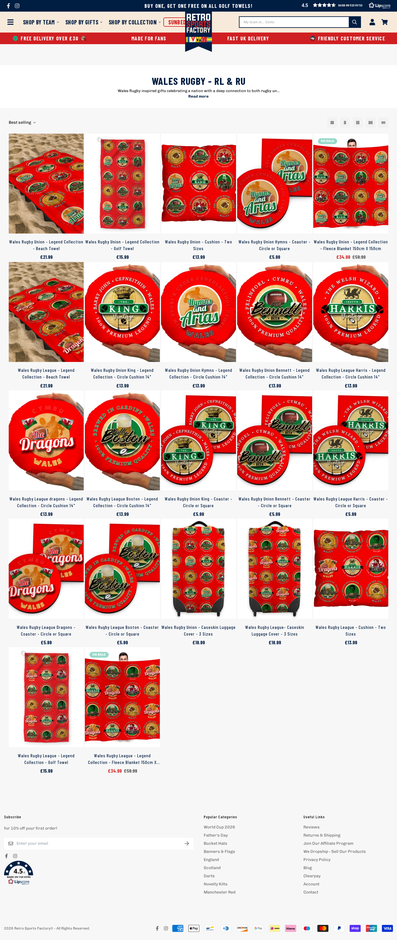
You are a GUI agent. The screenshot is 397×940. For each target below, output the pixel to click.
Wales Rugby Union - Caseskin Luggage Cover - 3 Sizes (199, 630)
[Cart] (384, 22)
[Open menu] (11, 22)
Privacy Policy (316, 859)
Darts (209, 875)
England (211, 859)
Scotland (212, 867)
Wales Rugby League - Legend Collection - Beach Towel (46, 373)
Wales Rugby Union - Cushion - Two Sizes (198, 245)
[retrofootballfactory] (198, 32)
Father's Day (216, 835)
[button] (347, 38)
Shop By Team (39, 22)
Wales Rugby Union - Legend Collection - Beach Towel (46, 245)
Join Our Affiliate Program (328, 843)
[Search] (354, 22)
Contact (310, 892)
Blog (307, 867)
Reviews (311, 827)
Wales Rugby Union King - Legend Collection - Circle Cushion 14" (122, 373)
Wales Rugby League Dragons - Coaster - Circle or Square (46, 630)
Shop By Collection (133, 22)
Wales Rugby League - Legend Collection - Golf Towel (46, 759)
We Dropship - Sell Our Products (334, 851)
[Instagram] (17, 5)
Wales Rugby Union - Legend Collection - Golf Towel (122, 245)
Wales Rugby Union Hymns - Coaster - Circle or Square (275, 245)
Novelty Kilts (216, 884)
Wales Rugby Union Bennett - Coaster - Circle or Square (275, 502)
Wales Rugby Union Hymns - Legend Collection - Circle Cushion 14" (198, 373)
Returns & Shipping (321, 835)
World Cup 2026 (219, 827)
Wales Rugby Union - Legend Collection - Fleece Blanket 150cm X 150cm (351, 245)
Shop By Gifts (81, 22)
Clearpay (312, 875)
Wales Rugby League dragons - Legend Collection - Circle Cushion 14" (46, 502)
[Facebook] (8, 5)
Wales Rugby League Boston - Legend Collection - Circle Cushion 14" (122, 502)
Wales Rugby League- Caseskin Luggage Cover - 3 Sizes (274, 630)
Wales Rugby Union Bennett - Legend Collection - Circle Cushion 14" (274, 373)
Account (311, 884)
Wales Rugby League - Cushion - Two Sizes (351, 630)
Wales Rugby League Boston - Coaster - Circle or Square (122, 630)
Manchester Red (219, 892)
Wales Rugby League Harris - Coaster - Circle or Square (351, 502)
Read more (198, 96)
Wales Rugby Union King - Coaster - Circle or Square (199, 502)
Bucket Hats (215, 843)
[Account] (372, 22)
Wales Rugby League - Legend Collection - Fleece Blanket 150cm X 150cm (122, 759)
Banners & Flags (219, 851)
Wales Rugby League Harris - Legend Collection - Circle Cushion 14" (351, 373)
